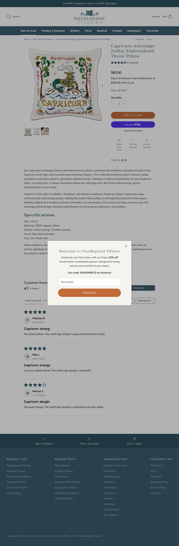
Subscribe (89, 292)
